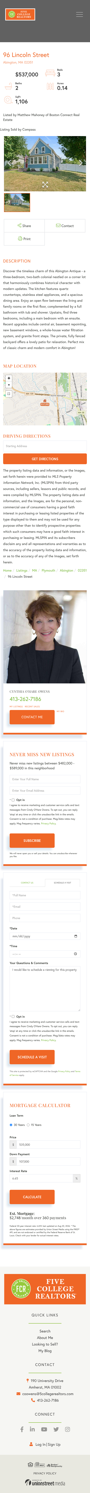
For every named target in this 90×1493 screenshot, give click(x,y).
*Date (13, 928)
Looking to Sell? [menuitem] (45, 1344)
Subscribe (32, 840)
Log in (41, 1444)
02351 (82, 570)
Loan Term (16, 1115)
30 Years (19, 1125)
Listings (21, 570)
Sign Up (54, 1444)
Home (7, 570)
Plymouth (48, 570)
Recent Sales (32, 706)
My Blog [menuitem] (45, 1350)
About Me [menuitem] (45, 1337)
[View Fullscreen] (9, 394)
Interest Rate (18, 1171)
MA (34, 570)
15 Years (36, 1125)
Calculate (32, 1197)
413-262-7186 (25, 699)
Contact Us (27, 882)
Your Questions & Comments (29, 963)
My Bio (60, 711)
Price (13, 1137)
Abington (66, 570)
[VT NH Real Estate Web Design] (45, 1482)
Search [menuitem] (45, 1330)
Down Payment (20, 1154)
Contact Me (32, 717)
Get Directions (45, 459)
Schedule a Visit (62, 882)
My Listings (16, 706)
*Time (13, 946)
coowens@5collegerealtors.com (47, 1393)
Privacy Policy (48, 823)
